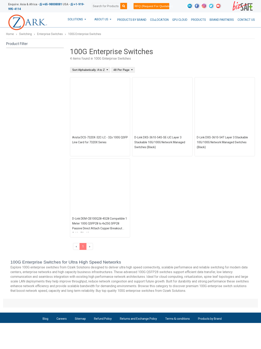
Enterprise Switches (50, 34)
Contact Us (246, 19)
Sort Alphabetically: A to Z (89, 69)
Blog (45, 318)
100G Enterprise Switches (84, 34)
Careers (61, 318)
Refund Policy (103, 318)
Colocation (159, 19)
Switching (25, 34)
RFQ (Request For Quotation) (152, 6)
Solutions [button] (76, 19)
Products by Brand (131, 19)
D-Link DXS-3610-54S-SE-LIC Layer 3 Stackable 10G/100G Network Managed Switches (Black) (159, 142)
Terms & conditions (177, 318)
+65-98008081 (52, 4)
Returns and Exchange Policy (138, 318)
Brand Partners (222, 19)
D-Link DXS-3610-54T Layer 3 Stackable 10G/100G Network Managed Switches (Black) (222, 142)
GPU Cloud (179, 19)
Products (198, 19)
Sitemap (80, 318)
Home (10, 34)
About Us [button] (101, 19)
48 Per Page (121, 69)
